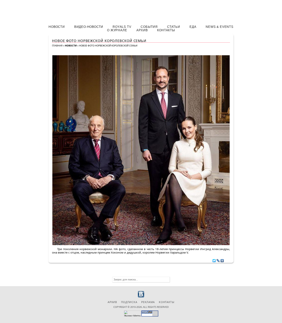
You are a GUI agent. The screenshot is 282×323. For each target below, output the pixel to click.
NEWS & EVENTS (219, 26)
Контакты (166, 30)
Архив (142, 30)
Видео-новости (88, 26)
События (149, 26)
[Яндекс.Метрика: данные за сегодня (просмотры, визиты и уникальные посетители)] (132, 313)
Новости (57, 26)
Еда (193, 26)
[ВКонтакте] (222, 259)
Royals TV (122, 26)
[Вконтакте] (141, 297)
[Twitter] (214, 259)
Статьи (173, 26)
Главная (57, 45)
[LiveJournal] (218, 259)
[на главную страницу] (141, 11)
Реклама (148, 302)
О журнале (117, 30)
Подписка (129, 302)
